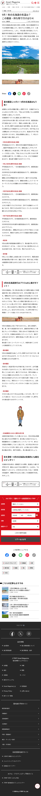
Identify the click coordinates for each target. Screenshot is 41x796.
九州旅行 (4, 724)
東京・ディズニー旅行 (8, 739)
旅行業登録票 (7, 650)
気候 (16, 568)
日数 (2, 521)
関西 (23, 670)
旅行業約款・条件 (27, 650)
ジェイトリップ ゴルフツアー (12, 761)
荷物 (31, 568)
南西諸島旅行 (6, 729)
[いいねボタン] (37, 786)
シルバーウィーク (10, 563)
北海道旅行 (5, 718)
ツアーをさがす (20, 539)
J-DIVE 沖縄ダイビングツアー (12, 756)
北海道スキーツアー (9, 766)
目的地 (3, 509)
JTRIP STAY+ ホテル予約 (11, 778)
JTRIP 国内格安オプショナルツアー (14, 783)
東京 (5, 670)
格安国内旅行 (6, 708)
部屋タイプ (4, 526)
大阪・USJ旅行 (6, 744)
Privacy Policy (8, 691)
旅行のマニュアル (9, 680)
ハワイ (23, 675)
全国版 (6, 665)
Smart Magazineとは (10, 686)
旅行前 (7, 568)
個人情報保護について (28, 645)
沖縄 (23, 665)
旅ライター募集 (8, 696)
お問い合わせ (25, 691)
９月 (6, 573)
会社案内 (6, 645)
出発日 (3, 515)
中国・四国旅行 (6, 734)
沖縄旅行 (4, 713)
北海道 (23, 563)
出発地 (3, 504)
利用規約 (24, 686)
